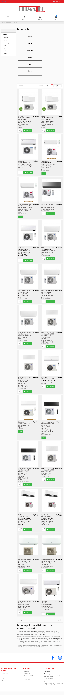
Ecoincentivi (27, 673)
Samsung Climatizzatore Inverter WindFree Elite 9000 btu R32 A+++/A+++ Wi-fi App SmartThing (47, 605)
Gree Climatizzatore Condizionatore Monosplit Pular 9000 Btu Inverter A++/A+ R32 (25, 336)
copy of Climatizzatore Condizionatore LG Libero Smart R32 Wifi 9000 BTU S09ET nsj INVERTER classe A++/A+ (25, 208)
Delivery (4, 680)
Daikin (30, 71)
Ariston (30, 36)
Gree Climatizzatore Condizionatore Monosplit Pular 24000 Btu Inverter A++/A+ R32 (47, 294)
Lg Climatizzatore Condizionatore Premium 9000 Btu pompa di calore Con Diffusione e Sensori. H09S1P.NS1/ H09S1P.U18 (47, 519)
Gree (30, 57)
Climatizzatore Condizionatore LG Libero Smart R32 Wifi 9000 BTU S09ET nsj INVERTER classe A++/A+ (48, 165)
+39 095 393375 (49, 678)
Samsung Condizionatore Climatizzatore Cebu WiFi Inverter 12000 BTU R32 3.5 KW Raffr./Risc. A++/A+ (24, 251)
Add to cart (28, 130)
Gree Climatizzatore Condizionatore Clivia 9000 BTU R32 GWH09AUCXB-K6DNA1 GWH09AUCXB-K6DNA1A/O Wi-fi (47, 337)
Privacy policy (27, 679)
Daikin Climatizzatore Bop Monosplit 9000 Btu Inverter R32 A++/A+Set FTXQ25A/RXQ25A (24, 563)
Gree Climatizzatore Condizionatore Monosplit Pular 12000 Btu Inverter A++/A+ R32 (48, 251)
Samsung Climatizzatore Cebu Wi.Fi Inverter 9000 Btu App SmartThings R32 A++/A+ (25, 164)
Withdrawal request (7, 679)
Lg (30, 64)
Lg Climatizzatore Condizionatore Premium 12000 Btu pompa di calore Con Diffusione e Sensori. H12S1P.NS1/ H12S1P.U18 (24, 519)
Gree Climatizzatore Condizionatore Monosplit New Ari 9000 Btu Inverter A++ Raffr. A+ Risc (25, 605)
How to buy (26, 671)
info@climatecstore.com (52, 681)
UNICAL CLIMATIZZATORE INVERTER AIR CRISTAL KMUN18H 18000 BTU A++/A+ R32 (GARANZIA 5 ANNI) (47, 121)
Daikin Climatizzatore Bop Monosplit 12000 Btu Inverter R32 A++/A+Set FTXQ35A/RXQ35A (48, 563)
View (44, 173)
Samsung (30, 50)
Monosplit (5, 34)
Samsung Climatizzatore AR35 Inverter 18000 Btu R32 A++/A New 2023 (48, 379)
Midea (30, 78)
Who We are (5, 673)
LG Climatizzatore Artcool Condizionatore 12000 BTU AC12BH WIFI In (48, 207)
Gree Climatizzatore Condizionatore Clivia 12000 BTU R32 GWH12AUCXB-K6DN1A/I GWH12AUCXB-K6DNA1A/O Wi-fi (24, 382)
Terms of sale (27, 683)
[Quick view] (28, 114)
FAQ (3, 675)
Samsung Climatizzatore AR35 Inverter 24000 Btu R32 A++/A (24, 424)
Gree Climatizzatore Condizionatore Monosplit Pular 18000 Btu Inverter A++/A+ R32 (25, 294)
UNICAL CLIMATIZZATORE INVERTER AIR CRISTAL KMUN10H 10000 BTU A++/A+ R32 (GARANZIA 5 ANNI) (24, 121)
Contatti (4, 677)
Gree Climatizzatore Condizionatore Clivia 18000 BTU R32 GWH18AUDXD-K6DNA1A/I (47, 472)
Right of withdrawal (28, 675)
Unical (30, 43)
